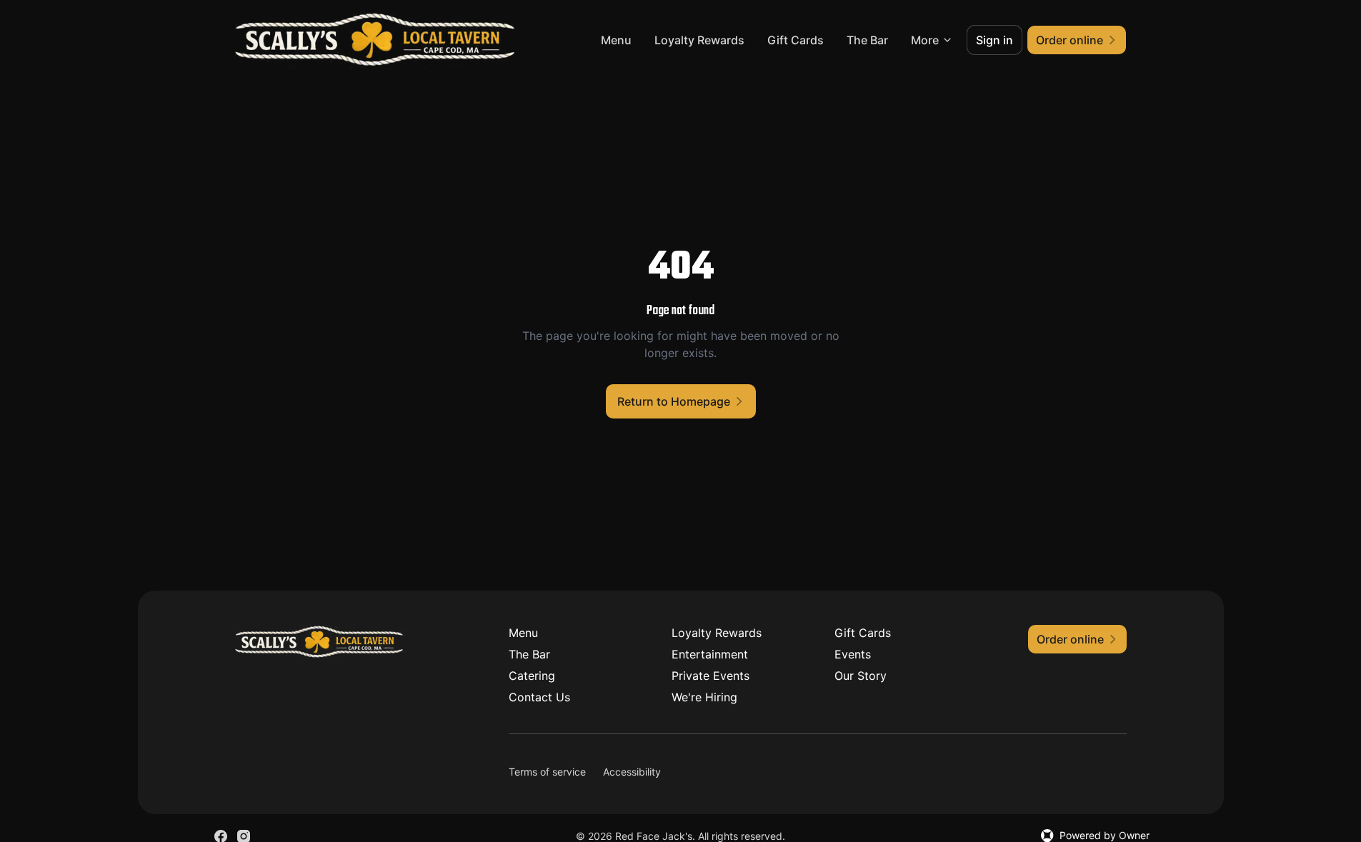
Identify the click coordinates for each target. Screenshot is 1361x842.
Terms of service (547, 772)
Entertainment (710, 654)
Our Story (860, 675)
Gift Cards (795, 40)
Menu (616, 40)
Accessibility (632, 772)
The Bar (867, 40)
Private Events (710, 675)
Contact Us (539, 697)
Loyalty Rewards (699, 40)
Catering (532, 675)
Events (852, 654)
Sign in (994, 40)
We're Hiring (704, 697)
